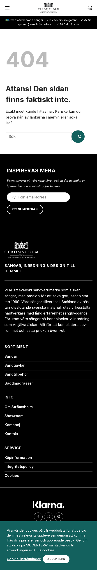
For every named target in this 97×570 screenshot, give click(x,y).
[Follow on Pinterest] (58, 517)
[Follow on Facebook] (38, 517)
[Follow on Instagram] (48, 517)
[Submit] (78, 136)
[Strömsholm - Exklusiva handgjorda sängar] (48, 8)
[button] (7, 7)
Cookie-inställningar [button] (24, 559)
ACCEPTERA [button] (56, 559)
